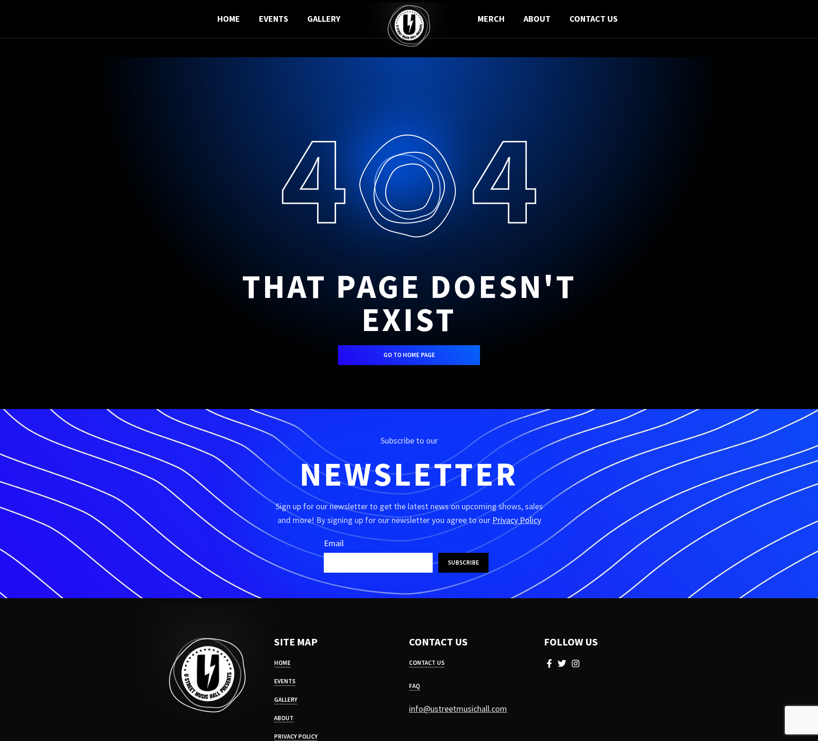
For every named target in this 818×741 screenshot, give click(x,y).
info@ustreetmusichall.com (458, 708)
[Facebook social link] (549, 663)
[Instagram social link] (575, 663)
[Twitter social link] (562, 663)
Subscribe (463, 562)
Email (334, 543)
